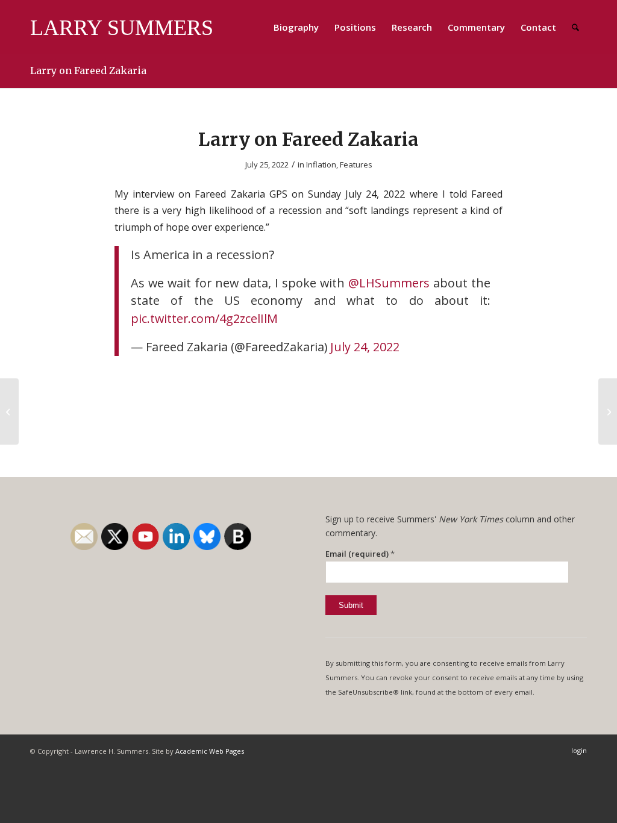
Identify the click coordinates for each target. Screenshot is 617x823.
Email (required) (360, 553)
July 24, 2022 (364, 347)
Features (356, 164)
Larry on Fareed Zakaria (88, 70)
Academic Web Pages (209, 751)
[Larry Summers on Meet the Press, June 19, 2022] (9, 411)
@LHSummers (389, 283)
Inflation (321, 164)
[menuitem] (296, 27)
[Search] (575, 27)
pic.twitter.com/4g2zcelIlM (204, 318)
